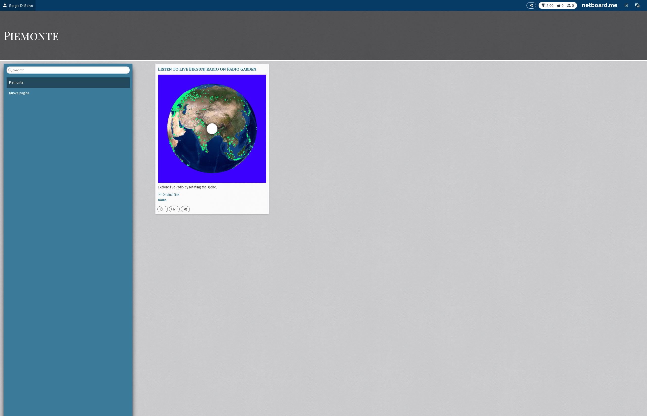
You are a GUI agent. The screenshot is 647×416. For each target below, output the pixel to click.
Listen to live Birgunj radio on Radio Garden (207, 69)
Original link (171, 195)
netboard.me (599, 5)
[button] (637, 5)
